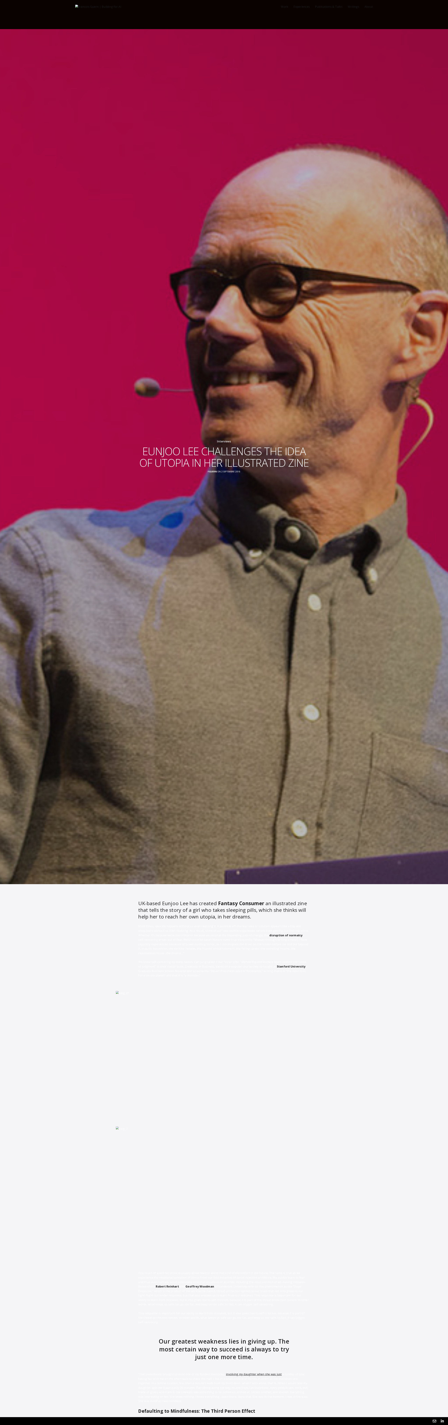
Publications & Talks (328, 7)
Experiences (301, 7)
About (369, 7)
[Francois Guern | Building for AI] (98, 7)
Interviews (224, 441)
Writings (353, 7)
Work (284, 7)
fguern (212, 471)
